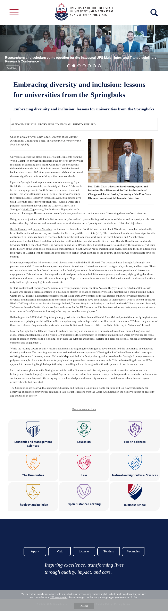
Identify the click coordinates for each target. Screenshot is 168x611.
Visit (59, 551)
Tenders (108, 551)
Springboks (72, 164)
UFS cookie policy (59, 597)
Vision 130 (56, 334)
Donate (84, 551)
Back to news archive (84, 409)
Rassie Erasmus (18, 229)
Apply (35, 551)
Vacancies (133, 551)
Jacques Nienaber (42, 229)
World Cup (29, 209)
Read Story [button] (12, 68)
